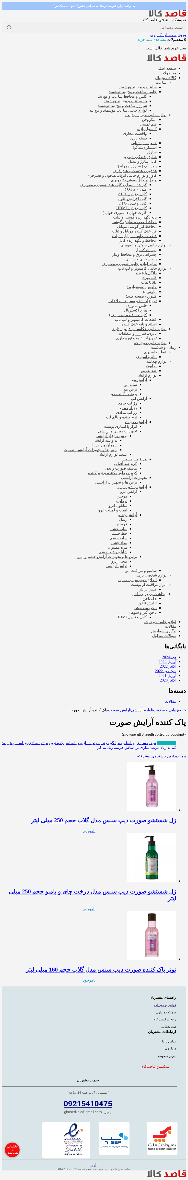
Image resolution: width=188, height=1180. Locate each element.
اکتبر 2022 (168, 666)
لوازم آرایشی (141, 710)
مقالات (170, 701)
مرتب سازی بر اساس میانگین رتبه (128, 743)
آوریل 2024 (167, 661)
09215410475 (88, 1103)
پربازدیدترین (166, 743)
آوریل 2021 (167, 675)
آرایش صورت (119, 710)
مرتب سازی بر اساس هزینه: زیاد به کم (128, 747)
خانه (182, 710)
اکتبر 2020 (168, 680)
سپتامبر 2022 (165, 671)
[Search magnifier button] (9, 27)
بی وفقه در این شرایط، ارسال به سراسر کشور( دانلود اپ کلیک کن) (94, 6)
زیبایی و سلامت (165, 710)
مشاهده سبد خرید (152, 39)
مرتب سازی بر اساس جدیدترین (74, 743)
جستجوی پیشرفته (151, 756)
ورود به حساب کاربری (168, 35)
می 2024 (169, 657)
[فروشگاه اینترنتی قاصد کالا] (167, 15)
